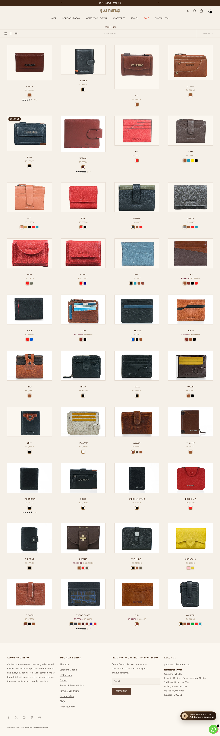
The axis (190, 443)
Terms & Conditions (69, 690)
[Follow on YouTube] (39, 717)
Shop (53, 18)
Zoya (83, 218)
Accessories (119, 18)
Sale (146, 18)
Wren (29, 331)
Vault (137, 274)
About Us (64, 664)
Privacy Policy (67, 696)
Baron (29, 86)
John (190, 274)
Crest (83, 499)
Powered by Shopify (40, 727)
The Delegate (83, 615)
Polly (190, 151)
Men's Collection (71, 18)
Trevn (83, 387)
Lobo (83, 331)
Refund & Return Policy (72, 685)
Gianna (136, 218)
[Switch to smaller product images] (11, 33)
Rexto (191, 331)
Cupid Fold (190, 559)
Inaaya (190, 218)
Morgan (83, 158)
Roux (29, 157)
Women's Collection (96, 18)
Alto (137, 95)
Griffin (190, 86)
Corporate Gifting (68, 669)
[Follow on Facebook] (8, 717)
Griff (29, 443)
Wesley (137, 443)
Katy (29, 218)
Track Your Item (67, 706)
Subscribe (121, 691)
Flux (137, 615)
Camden (190, 615)
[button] (209, 11)
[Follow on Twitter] (16, 717)
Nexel (137, 387)
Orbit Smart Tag (137, 499)
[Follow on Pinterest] (32, 717)
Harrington (29, 499)
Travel (134, 18)
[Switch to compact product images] (16, 33)
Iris (136, 151)
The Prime (29, 559)
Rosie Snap (190, 499)
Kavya (83, 274)
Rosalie (83, 559)
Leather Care (66, 674)
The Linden (136, 559)
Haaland (83, 443)
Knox (29, 387)
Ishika (29, 274)
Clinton (137, 331)
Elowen (30, 615)
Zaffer (83, 81)
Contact (63, 680)
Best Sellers (162, 18)
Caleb (190, 387)
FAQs (62, 701)
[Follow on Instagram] (24, 717)
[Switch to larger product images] (5, 33)
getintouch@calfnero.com (177, 664)
